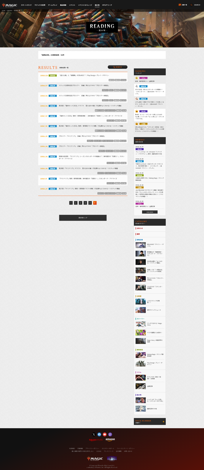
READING (9, 10)
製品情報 (63, 5)
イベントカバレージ (85, 5)
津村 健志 (123, 120)
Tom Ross (123, 80)
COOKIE (98, 451)
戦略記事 (117, 80)
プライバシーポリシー (92, 448)
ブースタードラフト (110, 110)
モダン (111, 90)
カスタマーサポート (108, 448)
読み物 (97, 5)
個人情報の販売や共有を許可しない (83, 451)
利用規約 (72, 448)
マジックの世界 (40, 5)
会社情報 (118, 451)
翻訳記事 (111, 80)
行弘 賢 (124, 110)
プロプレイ (105, 90)
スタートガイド (26, 5)
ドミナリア (101, 173)
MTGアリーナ (107, 5)
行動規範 (80, 448)
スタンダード (110, 120)
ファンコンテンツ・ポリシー (126, 448)
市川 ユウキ (123, 90)
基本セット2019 (99, 110)
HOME (3, 10)
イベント (72, 5)
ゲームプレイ (52, 5)
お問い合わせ (128, 451)
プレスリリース (108, 451)
